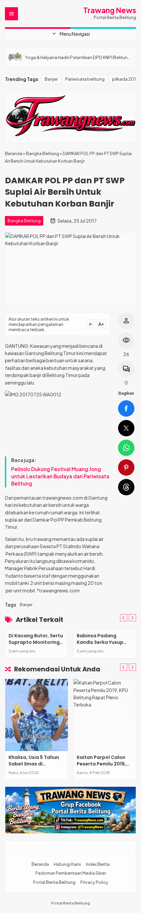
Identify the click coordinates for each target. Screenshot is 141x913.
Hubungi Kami (67, 864)
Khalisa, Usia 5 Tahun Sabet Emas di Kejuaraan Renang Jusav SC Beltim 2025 (34, 767)
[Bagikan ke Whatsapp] (126, 448)
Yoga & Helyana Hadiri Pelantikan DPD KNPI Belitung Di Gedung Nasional (78, 57)
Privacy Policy (94, 882)
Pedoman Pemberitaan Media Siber (70, 873)
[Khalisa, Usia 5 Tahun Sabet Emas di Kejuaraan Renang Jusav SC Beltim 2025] (36, 715)
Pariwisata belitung (85, 79)
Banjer (51, 79)
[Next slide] (132, 667)
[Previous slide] (123, 617)
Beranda (40, 864)
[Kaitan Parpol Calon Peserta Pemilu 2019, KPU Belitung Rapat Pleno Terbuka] (104, 715)
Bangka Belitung (24, 220)
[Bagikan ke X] (126, 428)
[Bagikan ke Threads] (126, 487)
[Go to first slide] (132, 617)
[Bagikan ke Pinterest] (126, 467)
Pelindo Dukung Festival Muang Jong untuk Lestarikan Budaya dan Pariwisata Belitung (60, 476)
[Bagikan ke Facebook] (126, 408)
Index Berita (98, 864)
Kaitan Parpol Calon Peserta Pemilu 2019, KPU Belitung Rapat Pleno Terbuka (101, 767)
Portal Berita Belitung (54, 882)
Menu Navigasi (70, 33)
